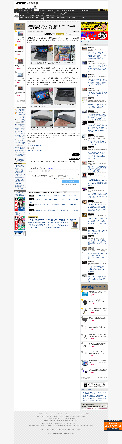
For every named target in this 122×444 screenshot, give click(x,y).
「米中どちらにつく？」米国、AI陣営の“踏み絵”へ (44, 227)
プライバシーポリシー (55, 429)
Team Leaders (58, 422)
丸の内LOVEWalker (81, 425)
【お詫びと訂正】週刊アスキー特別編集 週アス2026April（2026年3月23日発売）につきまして (94, 396)
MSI (47, 13)
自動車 (49, 10)
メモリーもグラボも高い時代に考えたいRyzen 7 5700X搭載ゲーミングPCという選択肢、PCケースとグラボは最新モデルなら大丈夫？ (97, 68)
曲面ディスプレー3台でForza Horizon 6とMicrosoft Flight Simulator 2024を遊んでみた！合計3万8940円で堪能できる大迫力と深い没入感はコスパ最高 (97, 55)
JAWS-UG (43, 416)
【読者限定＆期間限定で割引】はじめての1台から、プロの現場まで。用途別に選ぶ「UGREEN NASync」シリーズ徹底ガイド (97, 117)
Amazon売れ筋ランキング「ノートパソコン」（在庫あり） (19, 26)
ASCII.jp (21, 3)
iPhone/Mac (43, 10)
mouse (26, 13)
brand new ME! (68, 418)
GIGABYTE (37, 15)
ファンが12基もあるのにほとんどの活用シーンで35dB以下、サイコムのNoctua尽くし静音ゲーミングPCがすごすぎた (97, 269)
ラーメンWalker (32, 425)
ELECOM (22, 15)
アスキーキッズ (17, 12)
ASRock (42, 15)
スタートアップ (75, 10)
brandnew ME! (42, 19)
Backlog (58, 17)
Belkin (58, 15)
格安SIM (23, 12)
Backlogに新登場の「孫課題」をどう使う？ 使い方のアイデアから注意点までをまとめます (97, 106)
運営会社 (64, 429)
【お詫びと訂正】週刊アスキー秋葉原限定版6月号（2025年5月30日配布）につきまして (94, 399)
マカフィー (21, 19)
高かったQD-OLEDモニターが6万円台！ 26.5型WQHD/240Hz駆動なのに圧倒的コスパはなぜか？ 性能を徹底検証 (97, 195)
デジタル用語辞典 (58, 423)
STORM (82, 414)
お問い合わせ (71, 429)
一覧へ (105, 389)
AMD (27, 15)
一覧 (54, 34)
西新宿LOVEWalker (57, 425)
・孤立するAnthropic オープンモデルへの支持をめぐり (20, 185)
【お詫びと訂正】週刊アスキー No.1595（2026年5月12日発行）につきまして (95, 393)
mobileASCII (65, 423)
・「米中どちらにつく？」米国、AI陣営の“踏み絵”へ (19, 180)
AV (62, 10)
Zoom (73, 17)
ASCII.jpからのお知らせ (87, 389)
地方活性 (65, 12)
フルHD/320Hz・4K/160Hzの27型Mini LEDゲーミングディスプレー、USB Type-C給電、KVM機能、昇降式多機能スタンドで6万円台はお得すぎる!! (97, 207)
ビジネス (26, 10)
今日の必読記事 (45, 423)
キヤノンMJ (26, 19)
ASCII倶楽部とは (21, 188)
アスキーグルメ (35, 12)
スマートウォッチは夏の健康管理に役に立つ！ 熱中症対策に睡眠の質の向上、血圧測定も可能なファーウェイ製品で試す (97, 169)
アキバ (65, 10)
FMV (22, 13)
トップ (16, 10)
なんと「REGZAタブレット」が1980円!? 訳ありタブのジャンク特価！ (55, 195)
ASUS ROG (32, 15)
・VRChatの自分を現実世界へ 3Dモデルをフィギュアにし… (20, 176)
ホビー (54, 10)
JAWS (21, 17)
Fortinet (63, 17)
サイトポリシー (45, 429)
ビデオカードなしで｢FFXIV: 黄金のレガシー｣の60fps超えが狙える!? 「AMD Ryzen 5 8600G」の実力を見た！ (97, 279)
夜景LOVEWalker (64, 425)
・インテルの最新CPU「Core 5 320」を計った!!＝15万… (20, 167)
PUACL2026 (70, 12)
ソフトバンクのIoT (78, 17)
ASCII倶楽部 (103, 10)
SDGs (61, 12)
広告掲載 (78, 429)
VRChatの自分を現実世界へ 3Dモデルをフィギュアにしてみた (48, 225)
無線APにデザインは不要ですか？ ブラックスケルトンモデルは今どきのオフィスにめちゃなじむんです (98, 256)
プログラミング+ (56, 12)
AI (19, 10)
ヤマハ (68, 17)
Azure (37, 17)
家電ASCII (29, 12)
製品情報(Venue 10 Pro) (34, 145)
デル (29, 143)
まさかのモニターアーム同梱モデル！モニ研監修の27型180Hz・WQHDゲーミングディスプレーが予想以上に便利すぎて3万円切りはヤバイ (97, 128)
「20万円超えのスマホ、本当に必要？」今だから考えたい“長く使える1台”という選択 (97, 93)
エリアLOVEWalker (40, 425)
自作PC (59, 10)
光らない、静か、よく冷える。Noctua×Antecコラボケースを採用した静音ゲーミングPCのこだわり (97, 242)
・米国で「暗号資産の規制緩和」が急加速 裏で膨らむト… (19, 171)
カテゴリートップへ (74, 159)
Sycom (37, 13)
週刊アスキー (42, 12)
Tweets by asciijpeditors (87, 42)
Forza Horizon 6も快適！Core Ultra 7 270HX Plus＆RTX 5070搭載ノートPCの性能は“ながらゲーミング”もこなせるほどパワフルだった (97, 82)
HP (58, 13)
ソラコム (42, 17)
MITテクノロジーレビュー (74, 423)
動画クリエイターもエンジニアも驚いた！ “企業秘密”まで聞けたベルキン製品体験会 (97, 231)
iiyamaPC (32, 13)
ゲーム (81, 10)
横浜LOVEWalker (48, 425)
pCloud (47, 19)
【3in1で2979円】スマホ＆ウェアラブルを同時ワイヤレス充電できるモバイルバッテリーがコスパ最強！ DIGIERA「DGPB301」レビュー (97, 221)
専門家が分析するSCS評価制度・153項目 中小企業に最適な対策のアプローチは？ (97, 142)
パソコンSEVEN (42, 14)
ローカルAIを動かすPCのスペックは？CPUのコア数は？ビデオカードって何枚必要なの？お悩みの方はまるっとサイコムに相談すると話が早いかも (97, 155)
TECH (31, 10)
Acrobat (27, 17)
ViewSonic (52, 15)
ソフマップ (37, 19)
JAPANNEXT (32, 19)
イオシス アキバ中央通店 (35, 150)
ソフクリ (84, 17)
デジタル (32, 3)
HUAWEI (47, 15)
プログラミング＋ (65, 422)
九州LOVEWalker (72, 425)
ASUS (53, 13)
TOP (34, 413)
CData (52, 17)
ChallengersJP (76, 12)
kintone (32, 17)
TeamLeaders (49, 12)
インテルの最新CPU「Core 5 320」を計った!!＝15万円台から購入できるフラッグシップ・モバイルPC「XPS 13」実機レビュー (68, 220)
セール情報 (86, 10)
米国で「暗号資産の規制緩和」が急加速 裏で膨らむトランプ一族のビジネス (52, 222)
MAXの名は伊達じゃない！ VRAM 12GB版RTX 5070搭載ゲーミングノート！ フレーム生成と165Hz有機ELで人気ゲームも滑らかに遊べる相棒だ (97, 182)
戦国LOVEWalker (89, 425)
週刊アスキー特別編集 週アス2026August (20, 213)
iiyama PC (56, 414)
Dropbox (47, 17)
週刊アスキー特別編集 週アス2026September (20, 194)
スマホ (69, 10)
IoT (22, 10)
